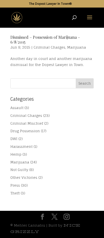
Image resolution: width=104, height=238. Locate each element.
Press (15, 185)
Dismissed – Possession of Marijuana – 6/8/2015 (45, 40)
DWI (13, 139)
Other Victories (23, 177)
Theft (15, 193)
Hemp (15, 154)
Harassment (21, 146)
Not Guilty (19, 169)
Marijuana (76, 47)
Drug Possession (25, 131)
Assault (16, 108)
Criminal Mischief (26, 123)
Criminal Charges (49, 47)
